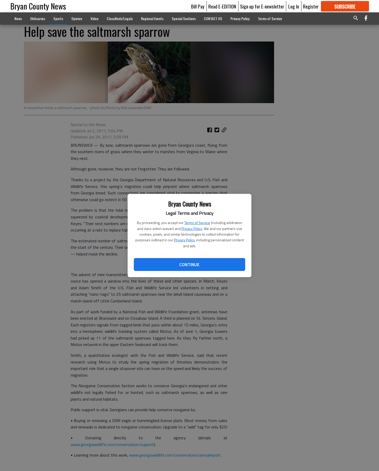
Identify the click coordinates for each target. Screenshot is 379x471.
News (18, 18)
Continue (189, 264)
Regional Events (152, 18)
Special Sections (184, 18)
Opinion (76, 18)
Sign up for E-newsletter (262, 6)
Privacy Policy (192, 228)
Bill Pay (197, 6)
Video (94, 18)
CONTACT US (213, 18)
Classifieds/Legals (120, 18)
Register (311, 6)
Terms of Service (197, 222)
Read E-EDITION (222, 6)
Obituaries (37, 18)
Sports (58, 18)
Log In (293, 6)
